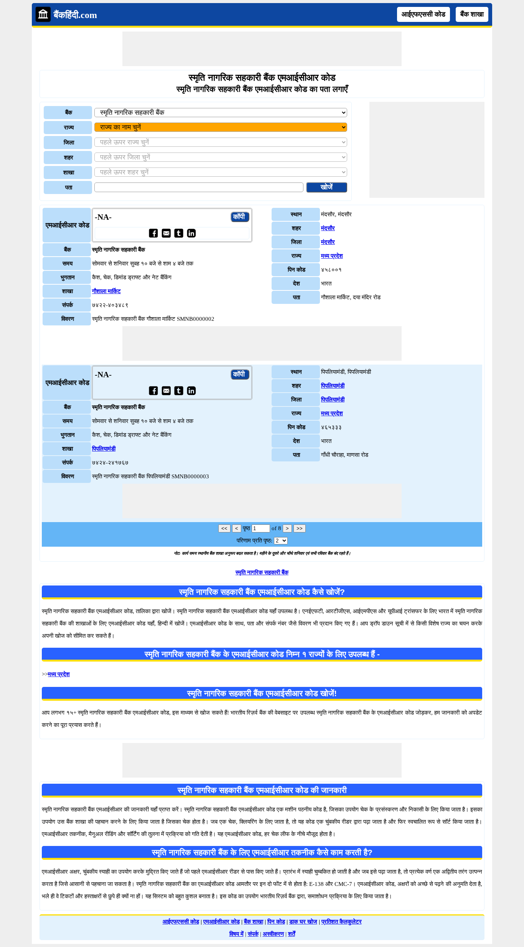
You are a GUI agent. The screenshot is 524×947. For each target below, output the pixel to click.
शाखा (68, 172)
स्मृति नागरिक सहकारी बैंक (262, 572)
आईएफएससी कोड (423, 14)
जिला (69, 142)
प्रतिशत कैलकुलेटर (341, 922)
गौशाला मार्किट (106, 291)
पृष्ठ (246, 528)
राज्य (69, 127)
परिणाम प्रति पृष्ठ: (254, 540)
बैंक (68, 112)
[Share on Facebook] (153, 233)
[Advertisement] (262, 49)
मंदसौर (328, 228)
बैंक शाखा (472, 14)
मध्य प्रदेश (332, 256)
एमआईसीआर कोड (221, 922)
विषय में (236, 934)
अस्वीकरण (273, 934)
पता (68, 187)
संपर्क (253, 934)
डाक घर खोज (303, 922)
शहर (68, 157)
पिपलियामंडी (103, 449)
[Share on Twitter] (178, 233)
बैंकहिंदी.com (75, 15)
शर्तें (291, 934)
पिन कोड (276, 922)
